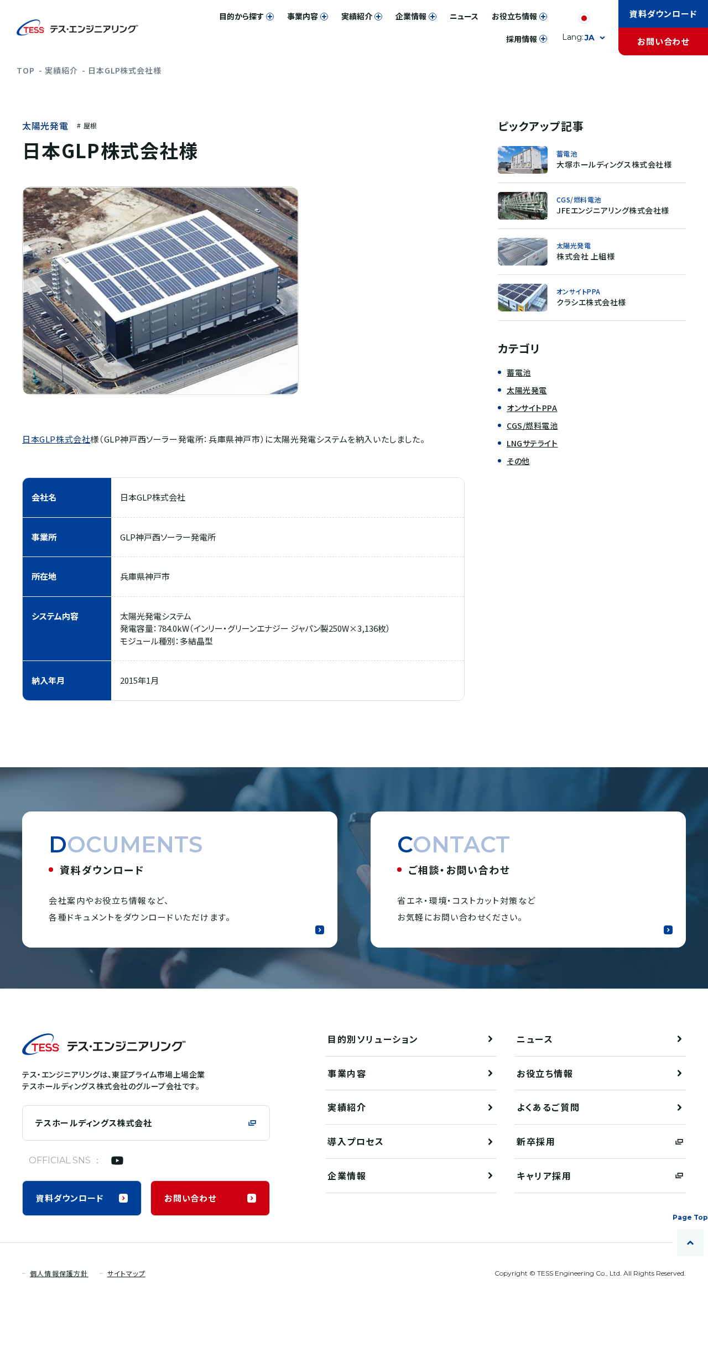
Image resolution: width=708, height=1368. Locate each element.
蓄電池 (519, 372)
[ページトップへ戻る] (690, 1243)
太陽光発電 (45, 126)
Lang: (578, 37)
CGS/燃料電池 (532, 425)
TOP (26, 70)
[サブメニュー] (270, 16)
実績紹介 (61, 70)
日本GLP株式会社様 (124, 70)
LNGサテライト (532, 443)
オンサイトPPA (532, 407)
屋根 (90, 125)
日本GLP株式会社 (56, 439)
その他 (518, 460)
